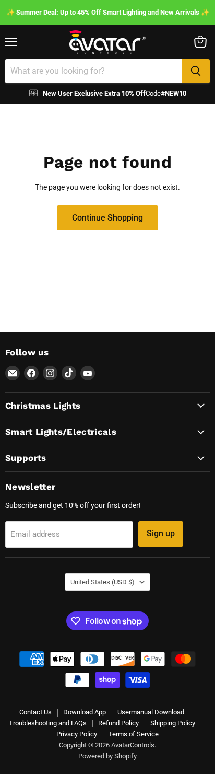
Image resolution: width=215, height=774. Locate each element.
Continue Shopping (107, 218)
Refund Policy (118, 723)
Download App (84, 712)
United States (102, 582)
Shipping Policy (172, 723)
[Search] (196, 71)
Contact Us (35, 712)
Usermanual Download (150, 712)
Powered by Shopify (107, 756)
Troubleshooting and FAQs (48, 723)
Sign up (161, 533)
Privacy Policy (76, 734)
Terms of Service (134, 734)
